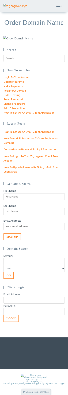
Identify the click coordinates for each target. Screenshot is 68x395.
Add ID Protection (14, 108)
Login (62, 383)
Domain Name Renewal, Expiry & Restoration (30, 149)
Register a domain (14, 90)
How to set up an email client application (29, 112)
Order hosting (11, 95)
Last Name (9, 205)
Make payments (13, 86)
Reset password (13, 99)
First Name (9, 190)
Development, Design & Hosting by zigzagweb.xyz (30, 383)
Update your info (13, 81)
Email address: (12, 220)
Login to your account (17, 77)
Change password (14, 103)
